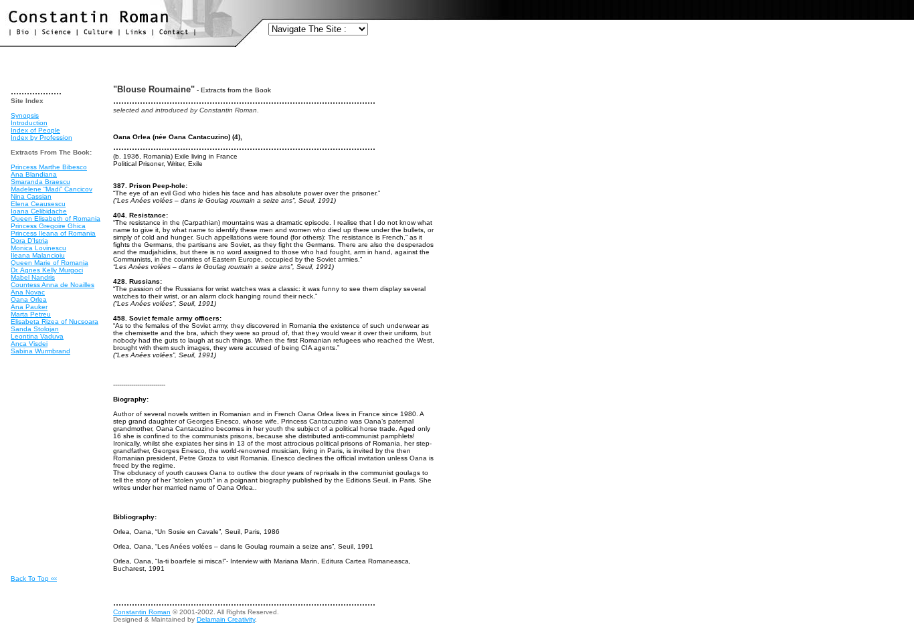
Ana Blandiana (34, 174)
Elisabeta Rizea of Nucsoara (54, 321)
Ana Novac (28, 292)
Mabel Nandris (33, 277)
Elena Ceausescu (38, 203)
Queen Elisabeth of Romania (55, 218)
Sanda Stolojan (35, 329)
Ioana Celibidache (39, 211)
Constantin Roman (142, 612)
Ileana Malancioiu (38, 255)
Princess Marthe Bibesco (49, 167)
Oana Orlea (29, 299)
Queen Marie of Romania (49, 262)
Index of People (35, 130)
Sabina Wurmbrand (40, 351)
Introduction (29, 122)
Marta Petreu (31, 314)
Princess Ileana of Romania (53, 233)
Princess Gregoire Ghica (48, 226)
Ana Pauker (29, 306)
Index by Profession (41, 137)
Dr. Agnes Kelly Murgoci (47, 270)
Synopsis (25, 115)
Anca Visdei (29, 343)
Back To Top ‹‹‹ (34, 578)
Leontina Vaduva (37, 336)
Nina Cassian (31, 196)
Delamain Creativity (226, 619)
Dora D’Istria (29, 240)
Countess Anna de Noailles (52, 284)
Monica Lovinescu (38, 248)
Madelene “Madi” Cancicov (51, 189)
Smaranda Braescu (40, 181)
